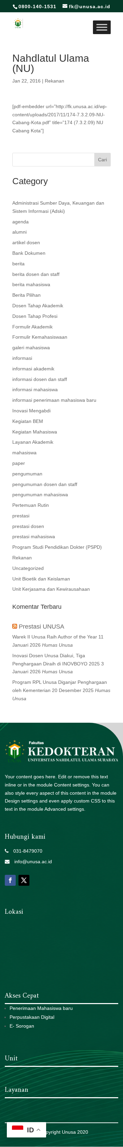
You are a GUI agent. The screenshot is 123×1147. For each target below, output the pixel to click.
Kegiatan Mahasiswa (34, 432)
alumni (19, 232)
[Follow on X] (23, 880)
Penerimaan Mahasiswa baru (41, 1008)
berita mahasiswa (31, 284)
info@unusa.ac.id (31, 861)
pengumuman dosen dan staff (44, 484)
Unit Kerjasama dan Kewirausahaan (51, 589)
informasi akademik (33, 368)
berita (18, 263)
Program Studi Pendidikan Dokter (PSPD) (57, 547)
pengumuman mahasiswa (40, 494)
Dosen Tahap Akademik (37, 305)
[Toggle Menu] (101, 27)
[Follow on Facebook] (10, 880)
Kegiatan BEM (27, 421)
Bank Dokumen (28, 253)
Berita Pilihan (26, 295)
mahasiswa (24, 452)
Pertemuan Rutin (30, 505)
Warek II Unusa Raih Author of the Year (54, 636)
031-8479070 (25, 851)
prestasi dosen (28, 526)
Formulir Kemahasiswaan (39, 337)
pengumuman (27, 473)
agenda (20, 221)
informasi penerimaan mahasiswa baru (54, 400)
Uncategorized (28, 568)
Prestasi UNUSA (41, 626)
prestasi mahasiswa (33, 536)
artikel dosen (26, 242)
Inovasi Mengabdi (31, 410)
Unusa (69, 1132)
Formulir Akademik (32, 326)
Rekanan (54, 81)
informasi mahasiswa (35, 389)
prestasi (20, 515)
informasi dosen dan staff (39, 379)
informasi (22, 358)
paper (18, 463)
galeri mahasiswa (31, 347)
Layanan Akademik (32, 442)
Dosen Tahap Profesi (34, 316)
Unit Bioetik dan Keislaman (41, 579)
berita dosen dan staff (35, 274)
